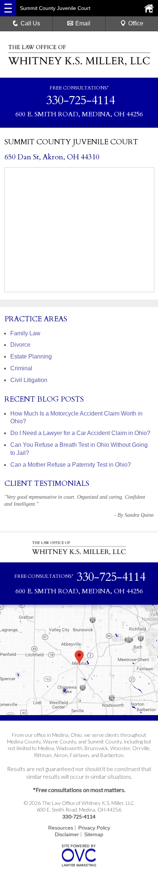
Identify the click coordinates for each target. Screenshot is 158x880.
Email (82, 23)
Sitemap (93, 834)
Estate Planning (31, 356)
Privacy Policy (94, 828)
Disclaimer (67, 834)
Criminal (21, 368)
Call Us (30, 23)
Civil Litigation (28, 380)
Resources (60, 828)
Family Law (25, 333)
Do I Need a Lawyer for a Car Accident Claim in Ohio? (80, 433)
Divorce (20, 345)
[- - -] (8, 8)
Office (135, 23)
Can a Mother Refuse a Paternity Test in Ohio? (70, 465)
